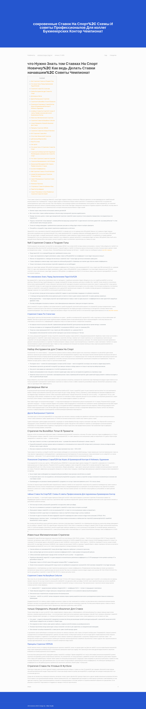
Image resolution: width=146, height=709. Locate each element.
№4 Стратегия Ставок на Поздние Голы (42, 81)
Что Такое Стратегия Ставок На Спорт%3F (43, 158)
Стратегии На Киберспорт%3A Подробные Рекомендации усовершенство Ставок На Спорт (43, 154)
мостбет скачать (113, 310)
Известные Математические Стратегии (42, 118)
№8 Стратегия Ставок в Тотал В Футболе (42, 171)
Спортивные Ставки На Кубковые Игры (42, 186)
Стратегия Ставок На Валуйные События (43, 120)
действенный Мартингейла (38, 139)
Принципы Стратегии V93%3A (39, 128)
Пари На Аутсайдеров (37, 189)
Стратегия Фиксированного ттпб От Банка (43, 161)
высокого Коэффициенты (38, 169)
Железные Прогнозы (37, 184)
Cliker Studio (50, 706)
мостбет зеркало (107, 250)
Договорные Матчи (36, 96)
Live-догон (34, 144)
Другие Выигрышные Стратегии (40, 99)
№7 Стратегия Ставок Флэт (39, 133)
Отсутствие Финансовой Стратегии (41, 136)
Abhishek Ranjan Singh (44, 55)
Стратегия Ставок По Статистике (40, 89)
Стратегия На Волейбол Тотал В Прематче (43, 102)
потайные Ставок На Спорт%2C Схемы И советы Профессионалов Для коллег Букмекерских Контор (43, 113)
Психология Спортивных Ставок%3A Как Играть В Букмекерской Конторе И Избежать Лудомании (42, 106)
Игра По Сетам (35, 142)
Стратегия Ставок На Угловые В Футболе (43, 131)
